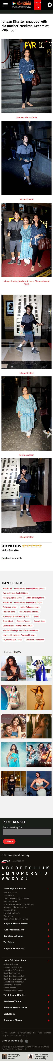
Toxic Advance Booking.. (29, 612)
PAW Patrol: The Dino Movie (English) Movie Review (23, 589)
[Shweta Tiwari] (13, 668)
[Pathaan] (39, 754)
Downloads (13, 1020)
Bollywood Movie (16, 923)
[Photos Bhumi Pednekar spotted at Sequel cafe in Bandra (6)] (13, 783)
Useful (9, 1014)
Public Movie (14, 930)
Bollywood (15, 1008)
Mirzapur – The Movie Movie (16, 907)
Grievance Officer (14, 1035)
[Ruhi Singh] (39, 697)
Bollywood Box (14, 948)
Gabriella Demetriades (35, 640)
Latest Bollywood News (29, 607)
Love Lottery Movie (12, 913)
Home (4, 1033)
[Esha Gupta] (39, 783)
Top (9, 942)
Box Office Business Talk (14, 976)
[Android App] (21, 1041)
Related (7, 652)
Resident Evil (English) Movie (16, 919)
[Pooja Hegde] (39, 726)
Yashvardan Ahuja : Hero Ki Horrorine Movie (20, 630)
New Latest (12, 1001)
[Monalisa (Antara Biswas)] (13, 697)
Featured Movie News (13, 967)
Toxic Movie (9, 895)
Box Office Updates (12, 973)
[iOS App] (26, 1041)
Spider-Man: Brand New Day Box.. (16, 617)
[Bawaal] (13, 726)
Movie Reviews (10, 988)
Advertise (13, 1033)
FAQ (25, 1035)
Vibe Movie (8, 916)
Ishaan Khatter (26, 199)
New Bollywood (15, 888)
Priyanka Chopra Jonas (12, 640)
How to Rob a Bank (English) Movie (18, 904)
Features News (9, 612)
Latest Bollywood (15, 960)
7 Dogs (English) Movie (12, 598)
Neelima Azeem (26, 281)
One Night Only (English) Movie (15, 593)
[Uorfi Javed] (39, 668)
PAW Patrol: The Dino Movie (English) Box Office (22, 603)
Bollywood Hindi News (13, 990)
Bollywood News (9, 607)
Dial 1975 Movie (10, 893)
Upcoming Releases (12, 985)
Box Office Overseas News (15, 979)
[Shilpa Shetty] (13, 754)
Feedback (37, 1033)
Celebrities (17, 860)
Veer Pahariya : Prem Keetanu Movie (17, 626)
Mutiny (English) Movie (35, 598)
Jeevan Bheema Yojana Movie (16, 898)
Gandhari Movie (10, 901)
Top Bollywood (14, 995)
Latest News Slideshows (14, 982)
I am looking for (12, 827)
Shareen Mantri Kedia (26, 117)
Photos (17, 652)
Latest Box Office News (13, 970)
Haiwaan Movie (10, 910)
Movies (5, 860)
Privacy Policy (25, 1033)
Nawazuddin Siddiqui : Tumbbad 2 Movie (19, 635)
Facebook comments (11, 558)
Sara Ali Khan (39, 621)
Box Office (14, 936)
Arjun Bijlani (8, 621)
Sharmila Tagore (23, 621)
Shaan (36, 617)
